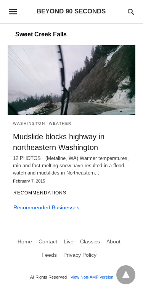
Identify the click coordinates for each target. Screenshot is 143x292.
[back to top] (125, 274)
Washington (29, 123)
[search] (131, 11)
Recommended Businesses (46, 207)
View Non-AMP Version (92, 277)
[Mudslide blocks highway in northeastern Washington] (71, 80)
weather (60, 123)
